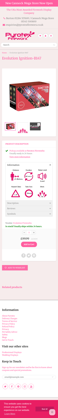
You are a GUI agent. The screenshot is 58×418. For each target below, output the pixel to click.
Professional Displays (12, 352)
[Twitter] (5, 386)
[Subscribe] (53, 377)
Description (13, 203)
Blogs (4, 337)
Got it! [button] (45, 409)
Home (4, 53)
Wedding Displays (10, 355)
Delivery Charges (9, 318)
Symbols (11, 214)
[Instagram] (24, 386)
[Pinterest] (18, 386)
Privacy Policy (8, 324)
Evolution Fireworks (22, 223)
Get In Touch (7, 340)
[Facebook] (11, 386)
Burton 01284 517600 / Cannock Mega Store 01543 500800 (30, 20)
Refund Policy (8, 326)
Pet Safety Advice (9, 332)
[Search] (54, 45)
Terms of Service (9, 321)
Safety (5, 334)
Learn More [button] (9, 414)
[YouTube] (31, 386)
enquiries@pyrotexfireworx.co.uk (24, 24)
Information (13, 165)
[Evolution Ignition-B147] (29, 96)
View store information (19, 157)
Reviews (11, 208)
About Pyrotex (8, 316)
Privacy (5, 329)
